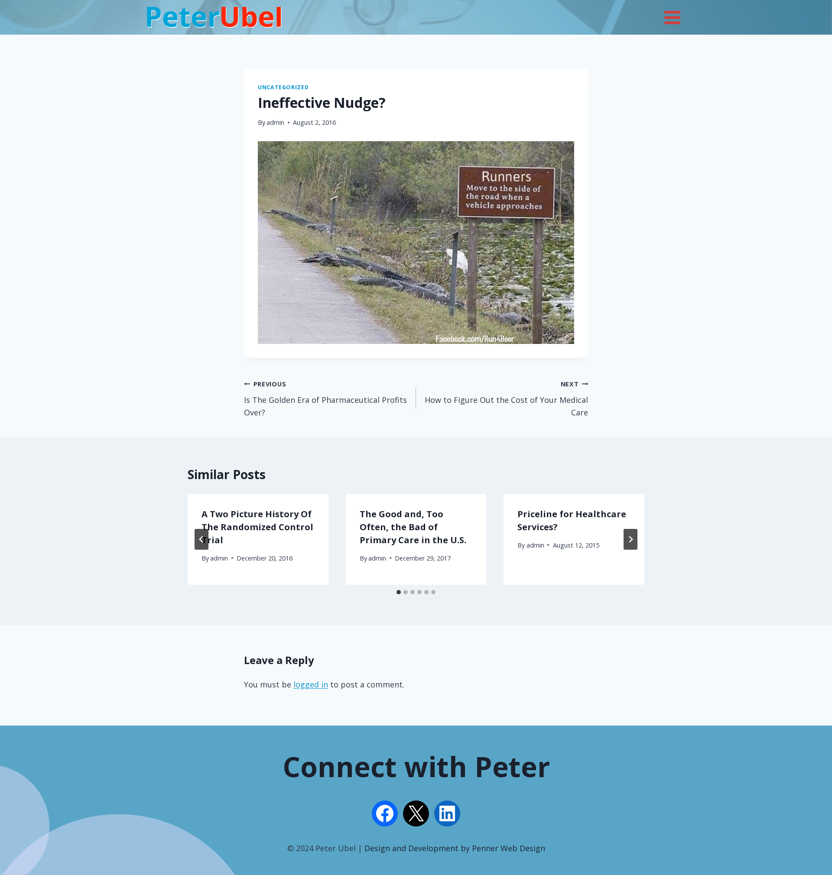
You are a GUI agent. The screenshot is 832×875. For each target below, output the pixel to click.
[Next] (630, 539)
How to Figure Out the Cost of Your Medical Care (506, 399)
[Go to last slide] (201, 539)
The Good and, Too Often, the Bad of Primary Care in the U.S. (413, 527)
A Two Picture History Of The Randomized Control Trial (257, 527)
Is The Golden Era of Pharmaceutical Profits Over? (325, 399)
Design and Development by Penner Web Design (454, 848)
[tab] (398, 592)
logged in (310, 684)
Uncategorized (283, 87)
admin (275, 122)
